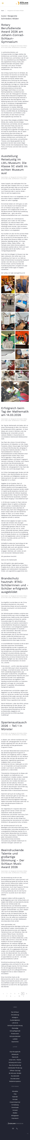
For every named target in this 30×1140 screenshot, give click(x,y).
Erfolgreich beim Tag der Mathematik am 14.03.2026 (15, 411)
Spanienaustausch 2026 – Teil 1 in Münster (14, 726)
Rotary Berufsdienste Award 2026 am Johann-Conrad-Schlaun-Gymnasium (12, 33)
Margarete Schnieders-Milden (19, 45)
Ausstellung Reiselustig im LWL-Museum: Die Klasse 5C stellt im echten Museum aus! (14, 164)
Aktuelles (23, 47)
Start (2, 10)
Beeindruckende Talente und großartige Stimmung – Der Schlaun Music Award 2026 (12, 858)
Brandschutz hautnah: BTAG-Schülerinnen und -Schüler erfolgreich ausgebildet (14, 585)
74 (19, 996)
